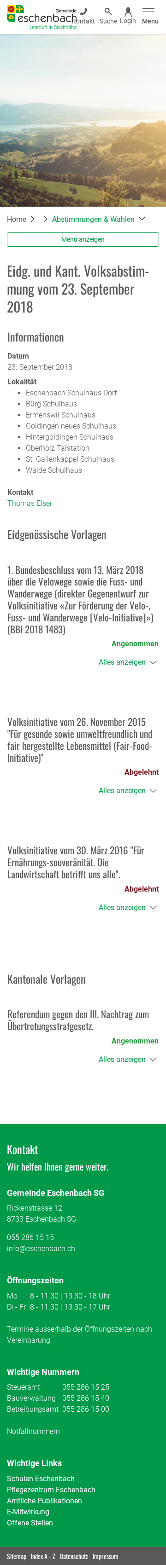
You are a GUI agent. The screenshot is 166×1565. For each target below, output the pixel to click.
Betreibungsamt (33, 1409)
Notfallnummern (33, 1431)
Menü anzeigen (83, 239)
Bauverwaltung (31, 1398)
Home (16, 219)
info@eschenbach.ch (41, 1248)
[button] (98, 219)
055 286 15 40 (85, 1398)
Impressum (106, 1556)
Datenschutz (74, 1556)
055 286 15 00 (85, 1409)
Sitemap (16, 1556)
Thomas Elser (29, 503)
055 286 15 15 (30, 1237)
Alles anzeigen (122, 662)
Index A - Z (43, 1556)
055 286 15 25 (85, 1387)
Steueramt (23, 1387)
